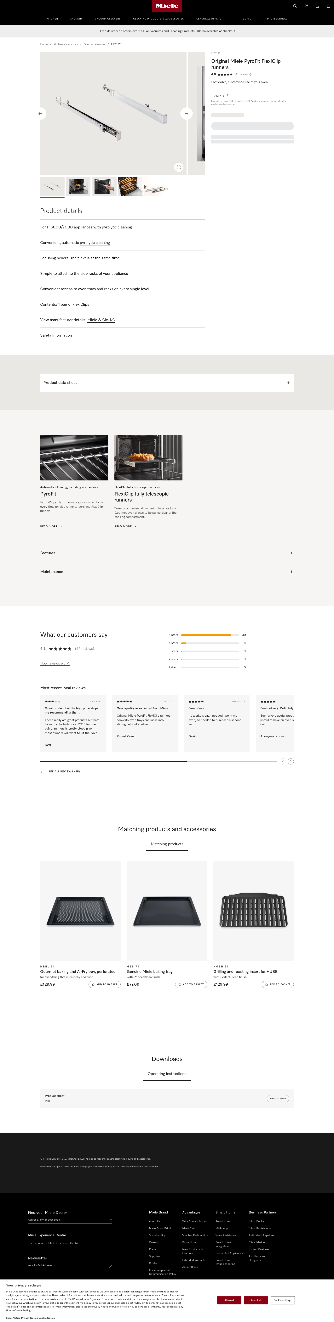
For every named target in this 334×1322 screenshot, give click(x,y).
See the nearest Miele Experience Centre (53, 1243)
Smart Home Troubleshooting (225, 1262)
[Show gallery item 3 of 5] (104, 187)
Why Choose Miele (194, 1221)
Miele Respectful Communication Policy (162, 1272)
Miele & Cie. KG (101, 320)
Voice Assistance (226, 1235)
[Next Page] (291, 761)
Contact (154, 1263)
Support (249, 19)
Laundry (76, 19)
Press (152, 1249)
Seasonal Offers (208, 19)
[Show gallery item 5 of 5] (156, 187)
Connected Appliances (229, 1253)
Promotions (189, 1242)
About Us (154, 1221)
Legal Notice (13, 1318)
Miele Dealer (256, 1221)
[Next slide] (186, 113)
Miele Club (188, 1228)
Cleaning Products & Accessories (158, 19)
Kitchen (52, 19)
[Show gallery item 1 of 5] (52, 187)
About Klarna (190, 1267)
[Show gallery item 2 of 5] (78, 187)
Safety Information (56, 335)
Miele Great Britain (160, 1228)
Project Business (259, 1249)
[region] (122, 113)
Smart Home (223, 1221)
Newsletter (37, 1258)
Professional (277, 19)
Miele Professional (260, 1228)
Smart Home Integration (223, 1244)
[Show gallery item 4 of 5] (130, 187)
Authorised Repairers (261, 1235)
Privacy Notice (29, 1318)
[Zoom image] (178, 167)
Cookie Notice (46, 1318)
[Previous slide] (40, 113)
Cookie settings (283, 1300)
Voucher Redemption (195, 1235)
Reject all (255, 1300)
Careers (154, 1242)
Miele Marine (257, 1242)
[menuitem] (54, 18)
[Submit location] (110, 1220)
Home (44, 44)
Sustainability (157, 1235)
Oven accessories (94, 44)
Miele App (222, 1228)
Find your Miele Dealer (47, 1213)
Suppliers (154, 1256)
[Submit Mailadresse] (110, 1266)
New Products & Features (192, 1251)
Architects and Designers (257, 1258)
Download (278, 1098)
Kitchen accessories (66, 44)
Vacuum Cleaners (108, 19)
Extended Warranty (194, 1260)
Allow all (229, 1300)
